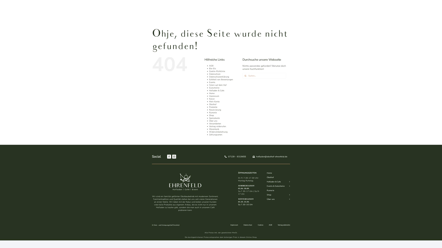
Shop (211, 115)
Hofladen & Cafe (216, 90)
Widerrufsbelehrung (218, 132)
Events (212, 82)
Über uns (213, 121)
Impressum (214, 96)
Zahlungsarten (215, 134)
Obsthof (213, 104)
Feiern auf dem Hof (218, 85)
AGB (211, 66)
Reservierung (215, 110)
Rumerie (213, 112)
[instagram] (174, 157)
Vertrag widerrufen (217, 126)
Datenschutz (214, 74)
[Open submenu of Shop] (289, 194)
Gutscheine (214, 88)
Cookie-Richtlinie (217, 71)
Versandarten (215, 123)
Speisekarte (214, 118)
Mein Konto (214, 101)
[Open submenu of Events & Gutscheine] (289, 186)
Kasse (212, 99)
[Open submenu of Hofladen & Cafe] (289, 181)
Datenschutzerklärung (219, 77)
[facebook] (169, 157)
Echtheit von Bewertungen (221, 79)
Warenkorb (214, 129)
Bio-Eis (212, 68)
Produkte (213, 107)
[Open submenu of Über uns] (289, 199)
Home (212, 93)
